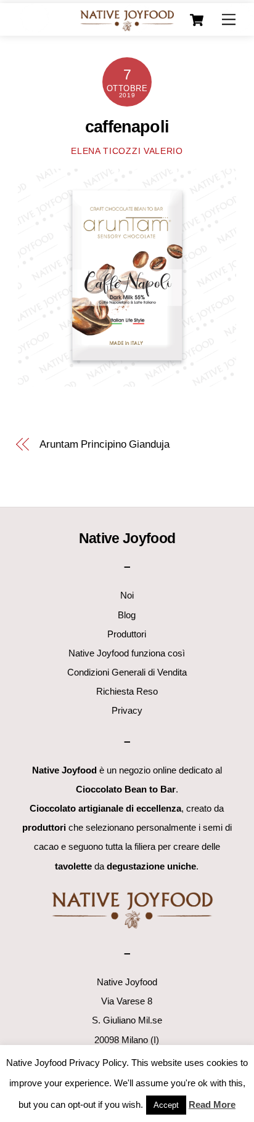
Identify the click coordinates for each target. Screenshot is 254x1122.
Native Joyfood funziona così (126, 653)
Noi (127, 595)
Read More (212, 1104)
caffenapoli (127, 127)
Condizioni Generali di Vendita (127, 672)
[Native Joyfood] (126, 20)
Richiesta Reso (127, 691)
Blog (127, 615)
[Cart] (196, 20)
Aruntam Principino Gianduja (104, 444)
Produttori (126, 634)
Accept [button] (166, 1105)
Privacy (127, 710)
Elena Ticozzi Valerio (126, 151)
